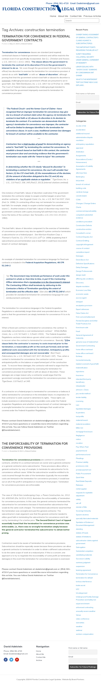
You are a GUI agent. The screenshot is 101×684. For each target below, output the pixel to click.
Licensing (79, 401)
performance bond (83, 455)
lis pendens (80, 413)
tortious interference (84, 582)
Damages (79, 256)
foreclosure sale (82, 327)
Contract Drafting (82, 241)
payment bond (81, 451)
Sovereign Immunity (83, 511)
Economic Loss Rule (83, 290)
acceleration (80, 130)
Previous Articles (92, 16)
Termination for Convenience (87, 574)
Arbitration (80, 152)
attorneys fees (81, 173)
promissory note (82, 466)
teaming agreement (83, 570)
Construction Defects (84, 225)
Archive (39, 660)
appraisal (79, 148)
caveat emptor (81, 196)
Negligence (80, 435)
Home (53, 16)
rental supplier (81, 489)
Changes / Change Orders (86, 203)
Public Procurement (83, 474)
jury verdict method (83, 394)
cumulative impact (82, 252)
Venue (78, 615)
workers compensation (84, 634)
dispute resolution (82, 286)
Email (78, 102)
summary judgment (83, 562)
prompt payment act (83, 470)
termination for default (84, 578)
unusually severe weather (85, 611)
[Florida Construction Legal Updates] (48, 9)
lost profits (80, 416)
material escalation (83, 424)
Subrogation (80, 547)
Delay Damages (82, 267)
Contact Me (76, 16)
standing (79, 529)
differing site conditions (85, 279)
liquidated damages (83, 409)
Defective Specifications (85, 264)
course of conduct (82, 248)
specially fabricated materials (87, 518)
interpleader (80, 386)
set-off (78, 503)
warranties (80, 623)
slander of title (81, 507)
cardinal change (82, 192)
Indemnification (82, 368)
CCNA (78, 200)
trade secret (80, 585)
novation (79, 443)
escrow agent (81, 298)
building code (81, 188)
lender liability (81, 397)
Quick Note (80, 477)
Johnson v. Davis (82, 390)
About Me (63, 16)
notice (78, 439)
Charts (78, 207)
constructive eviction (84, 229)
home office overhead (84, 349)
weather (79, 626)
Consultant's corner (83, 233)
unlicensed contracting (84, 607)
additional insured (83, 134)
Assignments (81, 156)
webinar (79, 630)
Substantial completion (84, 551)
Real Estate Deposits (84, 481)
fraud (78, 331)
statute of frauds (82, 533)
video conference (82, 619)
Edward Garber (26, 44)
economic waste (82, 294)
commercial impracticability (86, 211)
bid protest (80, 181)
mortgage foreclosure (84, 432)
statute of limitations (83, 537)
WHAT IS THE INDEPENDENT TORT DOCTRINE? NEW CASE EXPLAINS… (87, 82)
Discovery (80, 283)
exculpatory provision (84, 305)
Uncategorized (81, 593)
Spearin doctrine (82, 515)
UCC (77, 589)
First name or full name (85, 93)
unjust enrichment (82, 604)
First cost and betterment (85, 317)
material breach (82, 420)
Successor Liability (83, 559)
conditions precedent (84, 222)
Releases (79, 485)
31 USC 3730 (81, 126)
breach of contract (83, 184)
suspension (80, 566)
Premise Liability (82, 462)
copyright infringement (84, 244)
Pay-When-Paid (82, 447)
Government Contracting (85, 346)
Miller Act (79, 428)
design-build (80, 275)
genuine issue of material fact (87, 342)
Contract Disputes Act (84, 237)
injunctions (80, 371)
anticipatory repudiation (85, 144)
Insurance (80, 375)
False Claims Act (82, 313)
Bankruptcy (80, 177)
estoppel (79, 302)
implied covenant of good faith (87, 364)
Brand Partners (78, 679)
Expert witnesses (82, 309)
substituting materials (84, 555)
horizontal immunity (83, 360)
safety (78, 499)
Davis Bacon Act (82, 260)
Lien (77, 405)
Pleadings (80, 458)
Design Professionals (84, 271)
